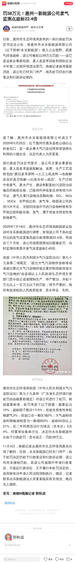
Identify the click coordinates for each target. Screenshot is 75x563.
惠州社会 (10, 503)
